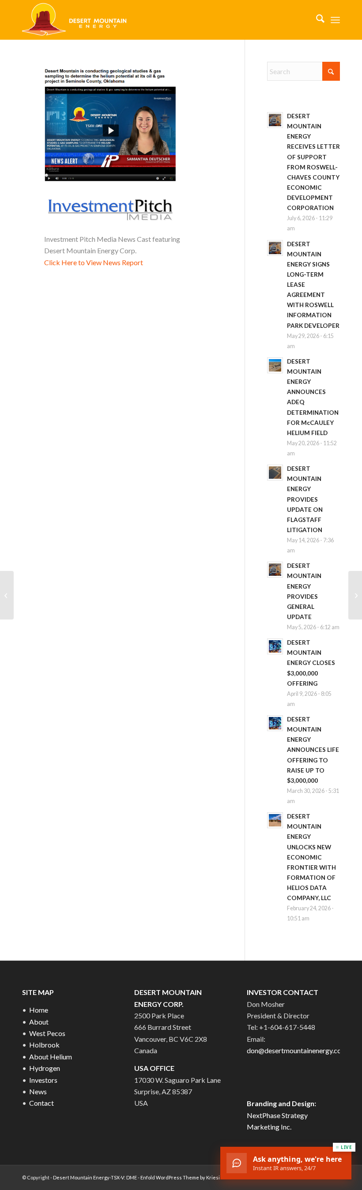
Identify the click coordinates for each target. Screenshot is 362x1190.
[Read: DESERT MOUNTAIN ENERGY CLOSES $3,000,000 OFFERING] (275, 646)
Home (38, 1010)
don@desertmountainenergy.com (297, 1050)
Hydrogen (44, 1068)
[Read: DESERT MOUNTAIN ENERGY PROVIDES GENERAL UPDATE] (275, 570)
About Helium (50, 1056)
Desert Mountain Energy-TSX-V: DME (95, 1177)
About (39, 1021)
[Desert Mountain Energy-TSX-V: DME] (75, 20)
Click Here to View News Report (93, 262)
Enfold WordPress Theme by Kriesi (180, 1177)
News (38, 1091)
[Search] (315, 20)
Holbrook (44, 1044)
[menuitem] (315, 20)
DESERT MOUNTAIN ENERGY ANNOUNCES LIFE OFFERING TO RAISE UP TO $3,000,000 (313, 750)
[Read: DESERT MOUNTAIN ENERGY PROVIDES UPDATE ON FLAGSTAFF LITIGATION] (275, 473)
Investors (43, 1080)
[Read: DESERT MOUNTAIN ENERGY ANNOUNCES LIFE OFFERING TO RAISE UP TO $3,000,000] (275, 723)
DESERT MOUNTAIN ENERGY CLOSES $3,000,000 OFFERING (311, 663)
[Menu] (335, 20)
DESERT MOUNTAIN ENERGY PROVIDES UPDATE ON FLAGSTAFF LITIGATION (305, 499)
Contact (41, 1103)
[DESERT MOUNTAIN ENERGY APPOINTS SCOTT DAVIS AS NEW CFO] (355, 595)
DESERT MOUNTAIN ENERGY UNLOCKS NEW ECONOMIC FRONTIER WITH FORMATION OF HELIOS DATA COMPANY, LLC (311, 857)
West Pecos (47, 1033)
